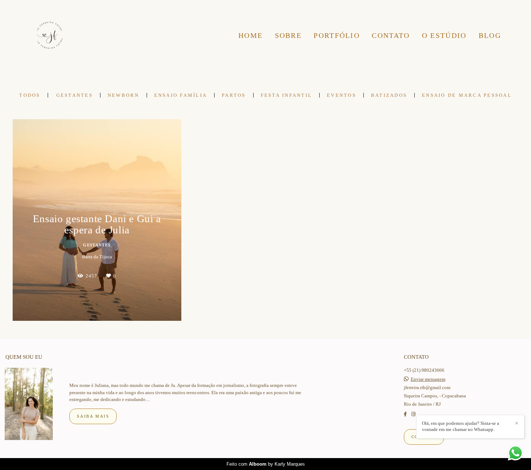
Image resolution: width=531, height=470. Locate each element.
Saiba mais (93, 416)
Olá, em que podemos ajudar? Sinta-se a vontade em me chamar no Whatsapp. (460, 426)
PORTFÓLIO (337, 35)
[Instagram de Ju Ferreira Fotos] (413, 414)
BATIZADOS (389, 95)
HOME (250, 35)
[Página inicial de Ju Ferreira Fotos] (49, 35)
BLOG (490, 35)
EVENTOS (341, 95)
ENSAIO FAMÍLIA (180, 95)
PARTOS (234, 95)
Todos (29, 95)
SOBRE (288, 35)
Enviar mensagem (428, 379)
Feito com (265, 464)
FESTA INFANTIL (286, 95)
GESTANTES (74, 95)
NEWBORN (123, 95)
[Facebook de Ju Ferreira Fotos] (405, 414)
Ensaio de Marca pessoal (467, 95)
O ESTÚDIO (444, 35)
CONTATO (391, 35)
